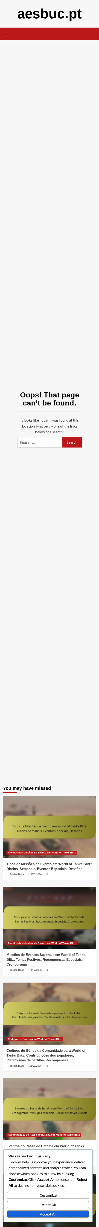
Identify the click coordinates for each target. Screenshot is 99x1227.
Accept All (48, 1214)
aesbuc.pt (49, 13)
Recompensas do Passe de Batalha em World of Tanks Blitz (44, 1134)
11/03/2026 (35, 874)
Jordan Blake (17, 874)
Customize (48, 1195)
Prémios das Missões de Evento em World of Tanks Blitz (42, 852)
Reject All (48, 1204)
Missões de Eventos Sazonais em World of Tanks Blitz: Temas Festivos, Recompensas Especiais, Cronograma (45, 959)
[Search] (91, 33)
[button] (7, 33)
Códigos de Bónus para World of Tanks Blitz (35, 1039)
